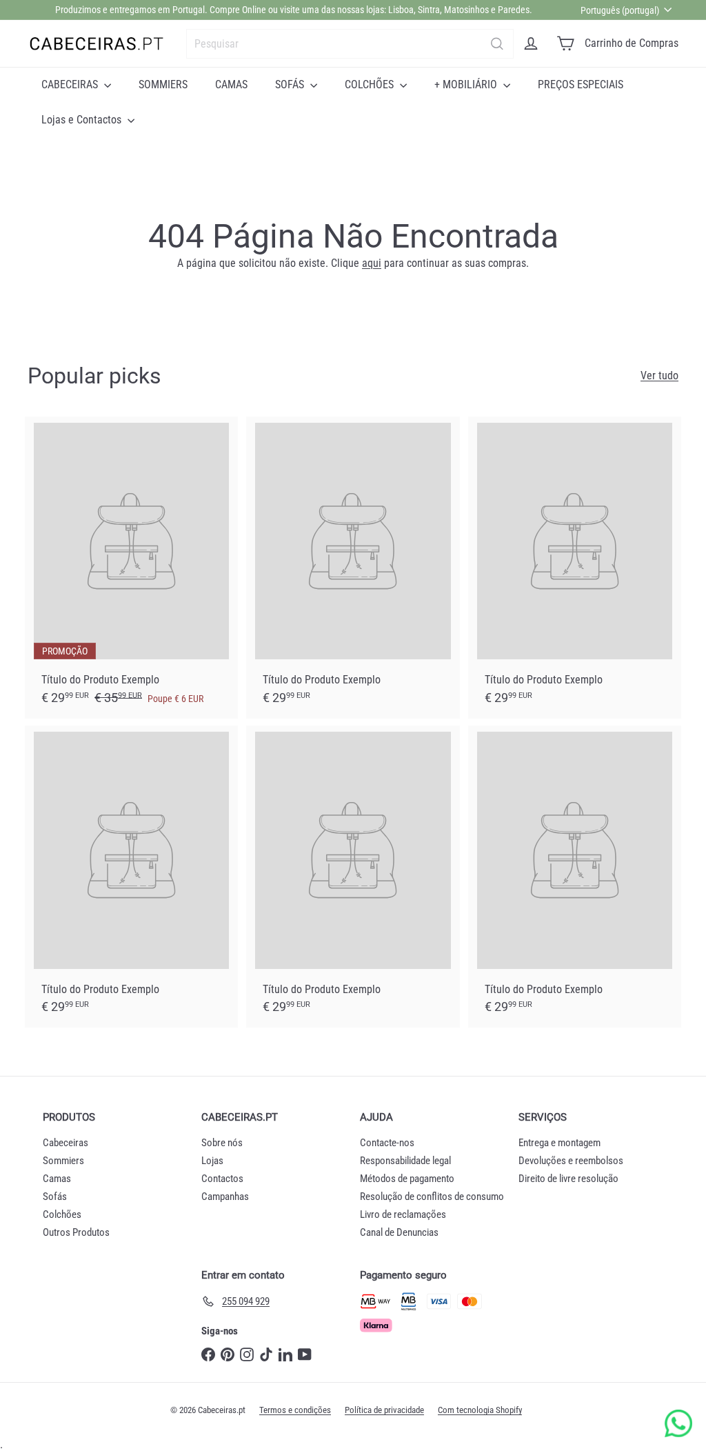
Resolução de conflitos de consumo (432, 1196)
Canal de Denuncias (399, 1232)
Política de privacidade (384, 1410)
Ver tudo (659, 375)
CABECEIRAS (71, 84)
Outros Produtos (76, 1232)
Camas (57, 1178)
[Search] (497, 44)
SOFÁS (291, 84)
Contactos (222, 1178)
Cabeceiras (65, 1143)
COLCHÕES (370, 84)
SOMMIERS (163, 84)
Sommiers (63, 1160)
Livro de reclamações (403, 1214)
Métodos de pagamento (407, 1178)
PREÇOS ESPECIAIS (580, 84)
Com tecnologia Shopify (480, 1410)
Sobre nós (222, 1143)
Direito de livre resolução (568, 1178)
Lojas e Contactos (82, 119)
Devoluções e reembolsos (570, 1160)
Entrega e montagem (559, 1143)
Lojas (212, 1160)
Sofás (55, 1196)
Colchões (62, 1214)
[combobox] (350, 44)
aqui (371, 263)
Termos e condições (295, 1410)
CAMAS (231, 84)
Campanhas (225, 1196)
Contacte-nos (387, 1143)
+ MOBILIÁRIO (467, 84)
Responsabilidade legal (405, 1160)
